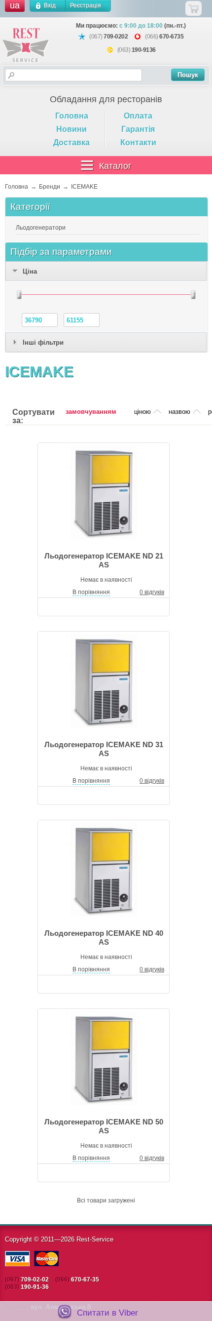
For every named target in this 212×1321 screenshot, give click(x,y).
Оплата (138, 116)
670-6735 (171, 36)
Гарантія (138, 129)
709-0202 (116, 36)
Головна (71, 116)
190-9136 (144, 49)
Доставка (71, 142)
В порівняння (91, 592)
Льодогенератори (41, 227)
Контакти (138, 142)
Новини (71, 129)
